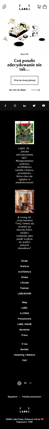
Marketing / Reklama (24, 355)
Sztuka (24, 277)
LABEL (24, 308)
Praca (25, 335)
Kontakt (24, 349)
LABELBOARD (24, 293)
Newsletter (24, 329)
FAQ (24, 360)
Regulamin (12, 397)
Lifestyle (24, 282)
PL (25, 383)
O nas (24, 344)
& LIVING (24, 313)
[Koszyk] (45, 7)
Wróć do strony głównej (24, 80)
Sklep (24, 302)
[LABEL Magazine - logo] (24, 9)
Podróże (24, 288)
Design (24, 261)
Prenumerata (24, 319)
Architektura (24, 271)
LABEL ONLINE (24, 324)
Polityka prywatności (31, 397)
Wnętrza (24, 266)
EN (30, 383)
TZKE (30, 422)
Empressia (21, 422)
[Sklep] (39, 7)
